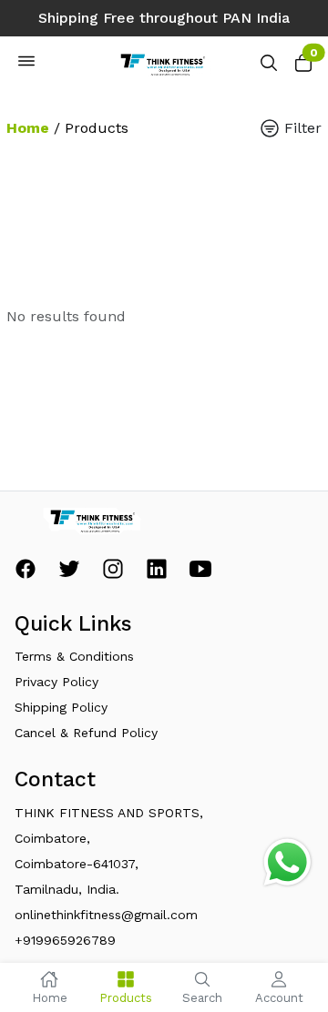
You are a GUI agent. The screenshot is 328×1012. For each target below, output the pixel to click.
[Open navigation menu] (26, 64)
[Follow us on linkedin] (157, 574)
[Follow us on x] (69, 574)
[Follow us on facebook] (25, 574)
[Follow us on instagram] (113, 574)
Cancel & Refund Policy (86, 732)
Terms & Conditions (74, 656)
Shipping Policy (61, 707)
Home (27, 128)
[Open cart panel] (303, 67)
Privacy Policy (56, 681)
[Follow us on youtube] (200, 574)
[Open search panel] (269, 68)
